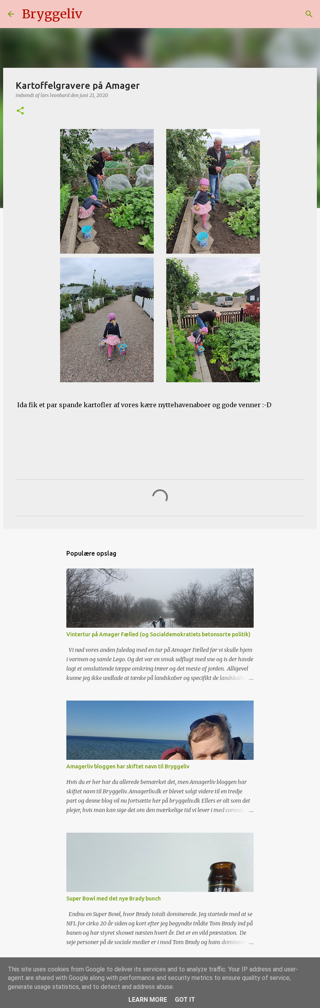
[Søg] (93, 14)
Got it (185, 999)
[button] (20, 111)
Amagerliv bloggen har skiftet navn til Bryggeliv (127, 766)
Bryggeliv (52, 14)
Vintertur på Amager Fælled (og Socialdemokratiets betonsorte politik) (158, 634)
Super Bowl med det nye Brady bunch (113, 898)
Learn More (147, 999)
